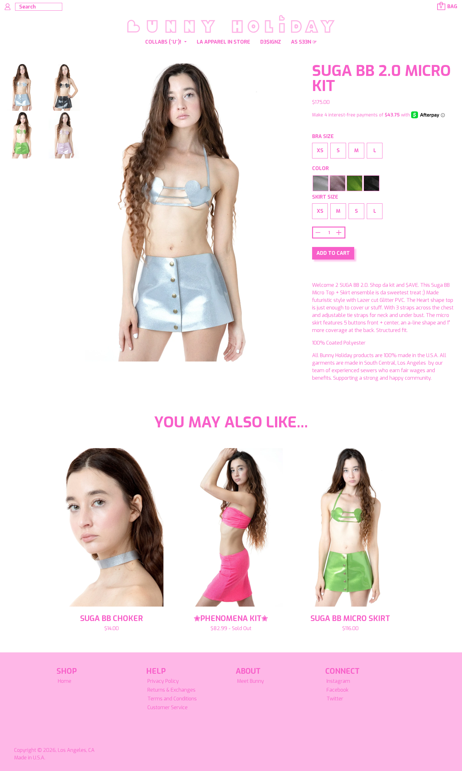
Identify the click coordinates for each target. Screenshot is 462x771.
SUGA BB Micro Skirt (350, 618)
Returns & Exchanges (171, 690)
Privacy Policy (163, 681)
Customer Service (167, 707)
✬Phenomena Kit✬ (231, 618)
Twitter (335, 698)
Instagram (338, 681)
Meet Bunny (250, 681)
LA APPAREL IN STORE (223, 42)
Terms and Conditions (172, 698)
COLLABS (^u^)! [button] (164, 42)
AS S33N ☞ (304, 42)
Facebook (338, 690)
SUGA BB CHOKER (111, 618)
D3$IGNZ (270, 42)
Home (64, 681)
